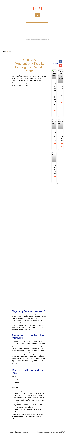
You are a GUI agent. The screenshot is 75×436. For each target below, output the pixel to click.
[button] (60, 61)
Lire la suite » (55, 112)
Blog (8, 51)
